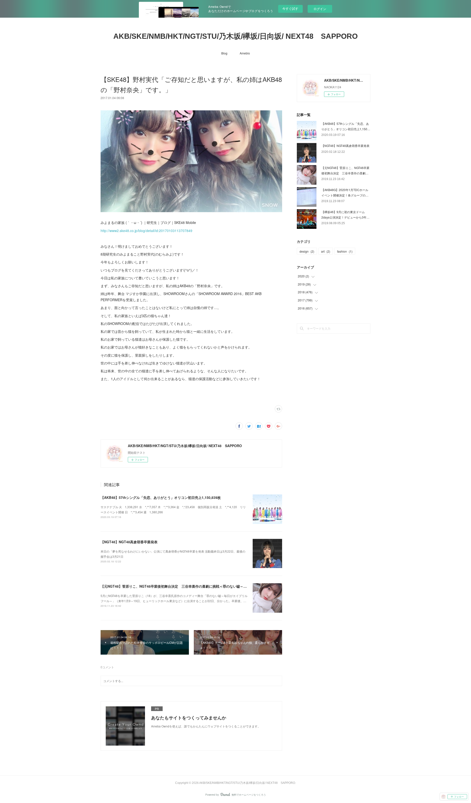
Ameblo (245, 53)
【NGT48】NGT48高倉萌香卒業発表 (129, 541)
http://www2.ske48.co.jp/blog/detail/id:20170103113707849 (146, 230)
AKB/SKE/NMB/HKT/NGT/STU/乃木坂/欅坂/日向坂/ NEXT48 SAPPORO (235, 36)
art (325, 251)
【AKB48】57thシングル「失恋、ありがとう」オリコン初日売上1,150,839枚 (161, 497)
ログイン (320, 8)
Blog (224, 53)
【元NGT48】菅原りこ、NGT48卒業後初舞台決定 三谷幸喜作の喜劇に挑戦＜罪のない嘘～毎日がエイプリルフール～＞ (194, 586)
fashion (345, 251)
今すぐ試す (290, 8)
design (307, 251)
